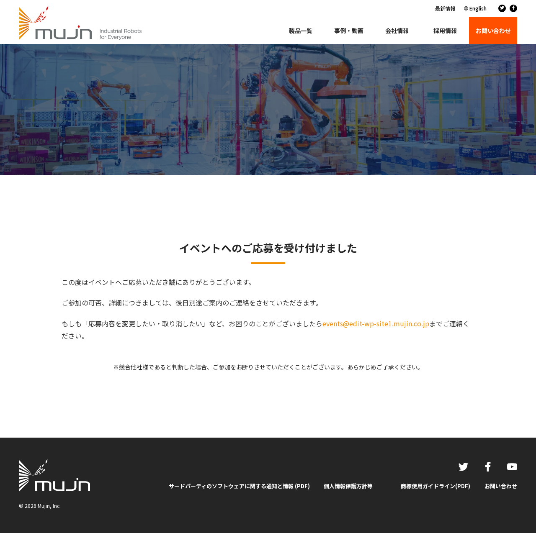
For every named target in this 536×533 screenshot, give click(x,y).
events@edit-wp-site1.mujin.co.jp (375, 323)
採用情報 (445, 30)
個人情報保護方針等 (348, 486)
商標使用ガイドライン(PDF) (435, 486)
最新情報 (445, 8)
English (478, 8)
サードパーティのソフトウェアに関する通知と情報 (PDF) (239, 486)
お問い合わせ (500, 486)
